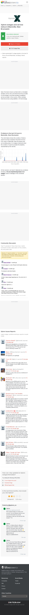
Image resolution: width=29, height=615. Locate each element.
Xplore (14, 5)
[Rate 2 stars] (12, 496)
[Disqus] (14, 278)
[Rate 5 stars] (19, 496)
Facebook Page (8, 482)
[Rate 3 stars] (14, 496)
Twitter (16, 581)
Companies (8, 5)
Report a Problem (15, 44)
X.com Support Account (10, 480)
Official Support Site (9, 485)
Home (2, 5)
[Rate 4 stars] (17, 496)
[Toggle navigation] (27, 2)
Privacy (3, 586)
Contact (3, 588)
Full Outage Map (15, 48)
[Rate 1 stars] (9, 496)
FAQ (3, 583)
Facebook (17, 583)
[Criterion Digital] (14, 602)
